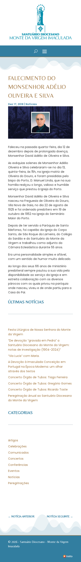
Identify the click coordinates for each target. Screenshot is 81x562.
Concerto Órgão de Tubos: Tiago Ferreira (38, 377)
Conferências (18, 465)
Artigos (13, 440)
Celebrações (17, 446)
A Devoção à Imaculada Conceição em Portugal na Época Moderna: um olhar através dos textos (37, 366)
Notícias (31, 104)
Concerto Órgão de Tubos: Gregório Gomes (40, 383)
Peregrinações (18, 483)
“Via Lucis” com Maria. (23, 356)
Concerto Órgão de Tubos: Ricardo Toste (38, 389)
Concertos (15, 459)
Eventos (14, 471)
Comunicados (18, 453)
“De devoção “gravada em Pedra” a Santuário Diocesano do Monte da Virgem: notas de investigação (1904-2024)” (38, 345)
